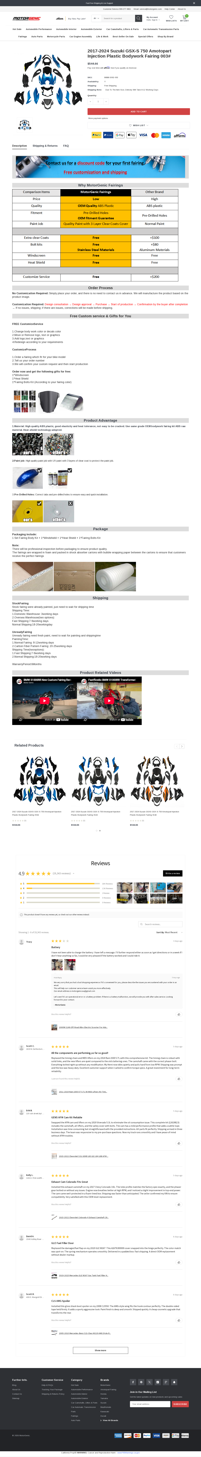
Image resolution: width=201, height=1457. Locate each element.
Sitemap (15, 1398)
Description (19, 145)
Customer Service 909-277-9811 (117, 9)
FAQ (66, 145)
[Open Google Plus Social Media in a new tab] (166, 1382)
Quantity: (92, 95)
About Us (182, 9)
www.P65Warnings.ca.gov (128, 1453)
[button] (73, 873)
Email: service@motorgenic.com (148, 9)
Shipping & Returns (45, 145)
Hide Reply (58, 977)
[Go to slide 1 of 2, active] (96, 830)
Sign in (155, 20)
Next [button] (181, 746)
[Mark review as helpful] (178, 1014)
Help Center (170, 9)
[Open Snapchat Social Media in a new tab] (174, 1382)
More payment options (98, 118)
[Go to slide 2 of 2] (100, 830)
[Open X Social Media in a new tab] (149, 1382)
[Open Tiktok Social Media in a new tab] (158, 1382)
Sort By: (160, 932)
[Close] (194, 3)
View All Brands (110, 1420)
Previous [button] (176, 746)
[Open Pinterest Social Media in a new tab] (141, 1382)
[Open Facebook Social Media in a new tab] (133, 1382)
